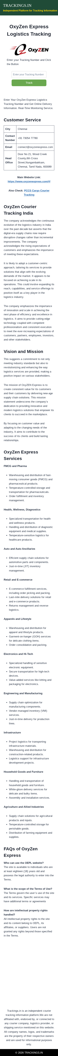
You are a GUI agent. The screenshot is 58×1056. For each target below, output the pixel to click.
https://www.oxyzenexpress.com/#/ (29, 181)
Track (29, 82)
